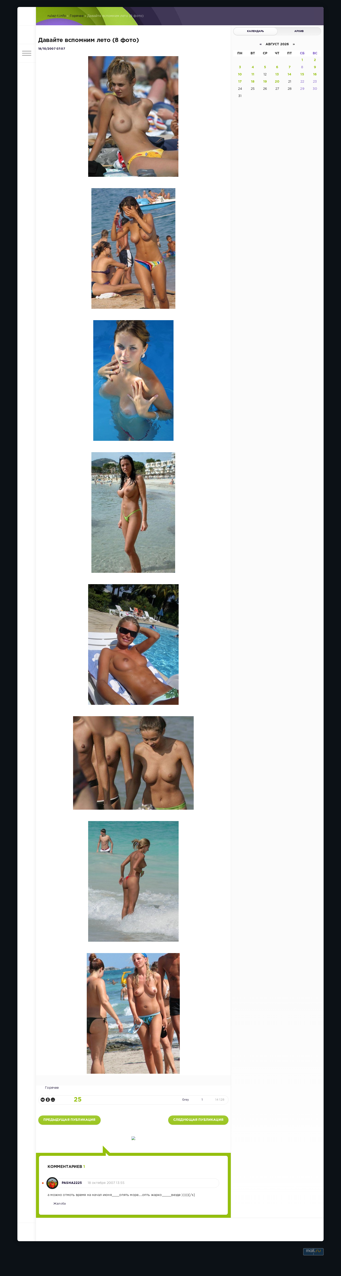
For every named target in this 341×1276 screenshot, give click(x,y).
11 (252, 74)
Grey (185, 1100)
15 (302, 74)
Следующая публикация (198, 1119)
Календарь (255, 31)
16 (315, 74)
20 (277, 81)
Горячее (77, 16)
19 (265, 81)
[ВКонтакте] (43, 1100)
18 (252, 81)
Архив (299, 31)
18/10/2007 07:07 (51, 49)
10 (240, 74)
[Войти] (26, 35)
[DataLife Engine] (26, 16)
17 (240, 81)
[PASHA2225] (52, 1180)
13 (277, 74)
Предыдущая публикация (69, 1119)
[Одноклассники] (48, 1100)
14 (289, 74)
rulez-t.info (57, 16)
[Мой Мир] (53, 1100)
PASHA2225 (72, 1183)
